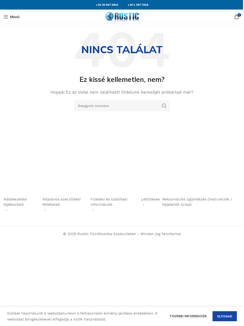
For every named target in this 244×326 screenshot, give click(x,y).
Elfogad (224, 316)
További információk (188, 316)
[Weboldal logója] (122, 16)
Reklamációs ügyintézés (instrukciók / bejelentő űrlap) (197, 202)
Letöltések (150, 199)
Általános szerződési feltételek (61, 202)
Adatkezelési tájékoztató (15, 202)
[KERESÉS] (164, 105)
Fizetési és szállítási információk (109, 202)
